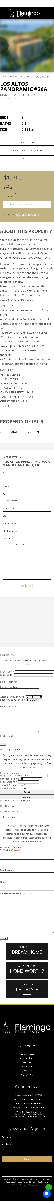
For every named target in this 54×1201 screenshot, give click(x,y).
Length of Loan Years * (13, 775)
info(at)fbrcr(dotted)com (29, 1104)
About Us (27, 1071)
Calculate (27, 797)
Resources (27, 1067)
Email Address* (8, 681)
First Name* (7, 671)
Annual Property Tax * (12, 785)
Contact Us (27, 1075)
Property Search (27, 1054)
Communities (27, 1058)
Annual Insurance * (10, 788)
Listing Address (8, 736)
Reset (27, 792)
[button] (47, 1194)
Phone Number (8, 687)
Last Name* (7, 674)
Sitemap (33, 1182)
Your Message (8, 706)
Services (27, 1062)
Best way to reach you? (13, 699)
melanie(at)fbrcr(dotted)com (29, 1108)
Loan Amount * (8, 781)
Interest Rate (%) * (10, 778)
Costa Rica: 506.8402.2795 (29, 1095)
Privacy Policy (21, 1182)
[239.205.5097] (27, 3)
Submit (27, 585)
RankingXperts (36, 1185)
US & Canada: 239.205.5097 (28, 1099)
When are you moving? (13, 696)
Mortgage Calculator (27, 205)
